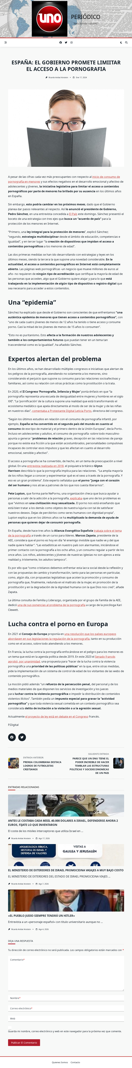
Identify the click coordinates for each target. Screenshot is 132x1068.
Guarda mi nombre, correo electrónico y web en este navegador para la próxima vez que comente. (65, 1031)
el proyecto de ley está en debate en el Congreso (56, 716)
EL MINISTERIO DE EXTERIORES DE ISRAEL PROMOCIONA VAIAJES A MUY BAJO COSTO (66, 870)
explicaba (76, 498)
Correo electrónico (21, 1008)
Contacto (75, 1062)
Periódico (85, 16)
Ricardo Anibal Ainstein (58, 77)
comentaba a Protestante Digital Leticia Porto (61, 411)
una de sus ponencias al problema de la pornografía (51, 605)
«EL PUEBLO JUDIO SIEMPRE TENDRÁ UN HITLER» (41, 916)
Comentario (17, 959)
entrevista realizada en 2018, (45, 466)
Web (12, 1018)
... (82, 831)
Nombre (15, 998)
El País (73, 214)
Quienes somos (60, 1062)
